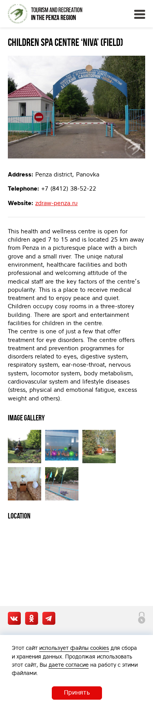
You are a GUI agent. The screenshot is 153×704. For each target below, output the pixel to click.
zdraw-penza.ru (56, 203)
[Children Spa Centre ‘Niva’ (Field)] (76, 107)
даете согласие (69, 664)
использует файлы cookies (74, 647)
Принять (77, 692)
